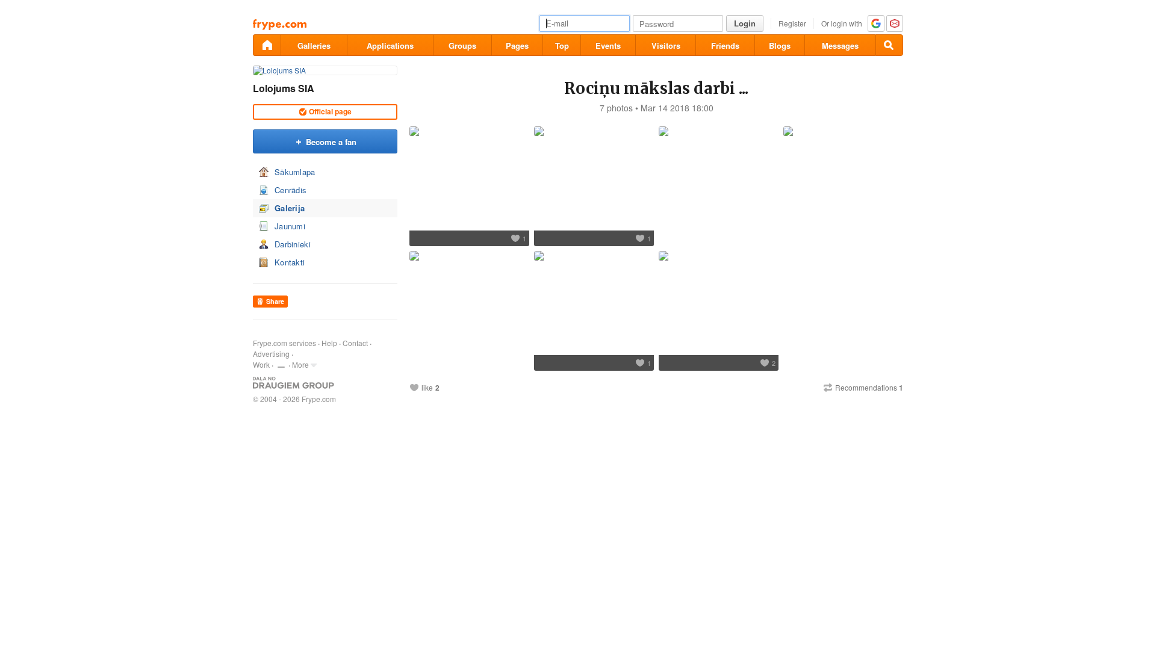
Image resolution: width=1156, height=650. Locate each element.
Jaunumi (290, 226)
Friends (725, 45)
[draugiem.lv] (267, 45)
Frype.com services (284, 343)
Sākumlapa (295, 172)
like (427, 387)
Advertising (271, 353)
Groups (462, 45)
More (300, 364)
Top (562, 45)
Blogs (780, 45)
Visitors (665, 45)
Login (745, 23)
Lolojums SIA (283, 88)
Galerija (290, 208)
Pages (517, 45)
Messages (840, 45)
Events (608, 45)
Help (329, 343)
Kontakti (290, 262)
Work (261, 364)
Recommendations (869, 387)
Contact (355, 343)
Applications (390, 45)
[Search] (889, 45)
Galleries (314, 45)
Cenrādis (290, 190)
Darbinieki (293, 244)
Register (792, 23)
